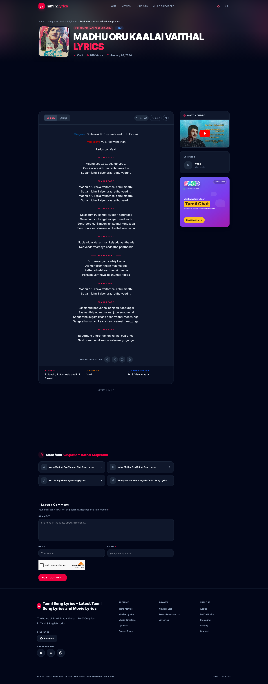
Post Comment (52, 577)
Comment (45, 516)
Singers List (165, 608)
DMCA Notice (207, 614)
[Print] (166, 118)
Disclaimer (205, 620)
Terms (215, 676)
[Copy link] (130, 359)
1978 (119, 28)
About (203, 608)
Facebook (49, 638)
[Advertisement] (134, 85)
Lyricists (142, 6)
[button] (204, 133)
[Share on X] (51, 653)
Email (111, 546)
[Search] (227, 6)
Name (42, 546)
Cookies (226, 676)
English (51, 118)
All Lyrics (164, 620)
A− (137, 118)
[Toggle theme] (218, 6)
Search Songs (126, 631)
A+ (145, 118)
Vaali (80, 55)
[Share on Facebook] (107, 359)
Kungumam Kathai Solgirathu (62, 21)
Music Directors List (170, 614)
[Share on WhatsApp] (122, 359)
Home (113, 6)
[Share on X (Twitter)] (115, 359)
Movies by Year (127, 614)
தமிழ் (63, 118)
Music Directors (163, 6)
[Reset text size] (141, 118)
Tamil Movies (126, 608)
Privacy (204, 625)
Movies (126, 6)
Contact (204, 631)
